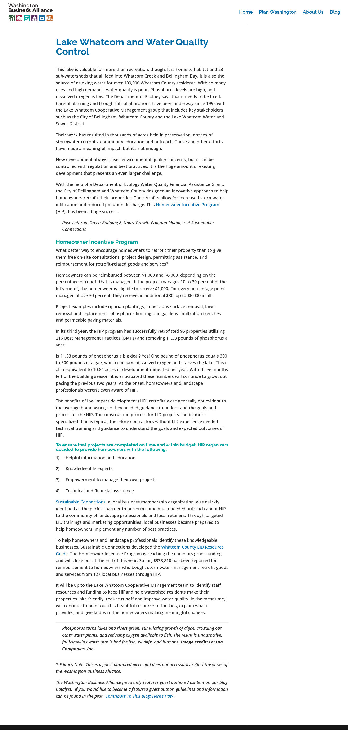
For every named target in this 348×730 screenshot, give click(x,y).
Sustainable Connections (81, 502)
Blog (335, 12)
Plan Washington (278, 12)
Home (246, 12)
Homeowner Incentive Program (187, 204)
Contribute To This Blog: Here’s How (139, 696)
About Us (313, 12)
